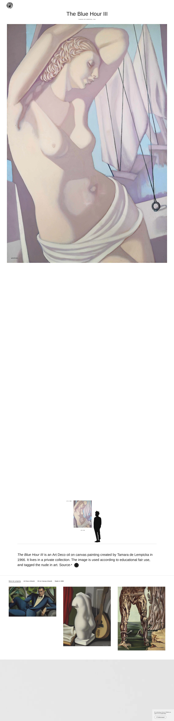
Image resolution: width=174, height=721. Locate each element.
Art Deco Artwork (29, 581)
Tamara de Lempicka (85, 19)
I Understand (160, 717)
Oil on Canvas (76, 554)
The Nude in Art (46, 564)
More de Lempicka (15, 581)
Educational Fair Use (134, 559)
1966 (21, 559)
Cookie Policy (163, 713)
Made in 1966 (59, 581)
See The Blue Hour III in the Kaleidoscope (76, 565)
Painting (93, 554)
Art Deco (59, 554)
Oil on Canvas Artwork (44, 581)
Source (64, 564)
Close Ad (164, 435)
